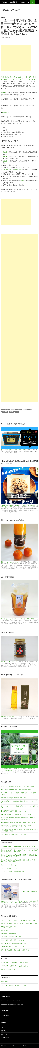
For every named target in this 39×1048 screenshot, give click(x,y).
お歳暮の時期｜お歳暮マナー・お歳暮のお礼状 (14, 966)
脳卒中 (3, 92)
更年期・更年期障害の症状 (8, 927)
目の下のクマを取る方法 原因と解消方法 (12, 871)
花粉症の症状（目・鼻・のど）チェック (12, 946)
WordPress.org (5, 1037)
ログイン (3, 1027)
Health (3, 17)
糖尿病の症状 (5, 930)
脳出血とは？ (6, 112)
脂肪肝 (22, 180)
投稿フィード (5, 1031)
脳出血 (11, 411)
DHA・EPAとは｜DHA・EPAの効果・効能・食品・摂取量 (17, 786)
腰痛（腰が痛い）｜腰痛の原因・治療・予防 (13, 943)
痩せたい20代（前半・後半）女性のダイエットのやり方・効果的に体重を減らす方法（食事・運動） (19, 850)
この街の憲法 (5, 982)
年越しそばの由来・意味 (8, 969)
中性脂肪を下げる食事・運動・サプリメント (13, 811)
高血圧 (5, 152)
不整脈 (5, 161)
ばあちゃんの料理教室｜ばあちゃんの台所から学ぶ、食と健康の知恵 (15, 2)
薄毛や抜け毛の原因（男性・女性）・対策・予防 (15, 950)
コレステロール (8, 169)
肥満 (31, 409)
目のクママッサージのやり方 (9, 865)
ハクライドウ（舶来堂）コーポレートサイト (13, 985)
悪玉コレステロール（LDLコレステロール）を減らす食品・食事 (19, 923)
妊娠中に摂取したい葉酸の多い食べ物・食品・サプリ (16, 826)
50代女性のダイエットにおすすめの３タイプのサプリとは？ (18, 846)
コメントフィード (6, 1034)
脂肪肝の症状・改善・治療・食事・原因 (12, 940)
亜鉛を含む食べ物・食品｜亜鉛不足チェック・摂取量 (16, 814)
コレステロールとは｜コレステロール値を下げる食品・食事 (18, 920)
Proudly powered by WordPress (20, 1045)
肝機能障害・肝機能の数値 (8, 933)
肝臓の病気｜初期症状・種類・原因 (11, 937)
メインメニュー (37, 2)
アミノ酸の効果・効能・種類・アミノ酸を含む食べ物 (16, 789)
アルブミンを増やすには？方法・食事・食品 (13, 798)
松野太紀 (19, 409)
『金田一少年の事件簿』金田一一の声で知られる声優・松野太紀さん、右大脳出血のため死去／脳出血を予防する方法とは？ (19, 26)
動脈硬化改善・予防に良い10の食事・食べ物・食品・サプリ (18, 822)
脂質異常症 (18, 169)
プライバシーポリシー (6, 1045)
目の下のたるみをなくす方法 (9, 868)
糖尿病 (5, 156)
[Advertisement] (16, 60)
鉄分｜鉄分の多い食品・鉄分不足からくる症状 (14, 834)
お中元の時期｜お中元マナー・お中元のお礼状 (14, 962)
